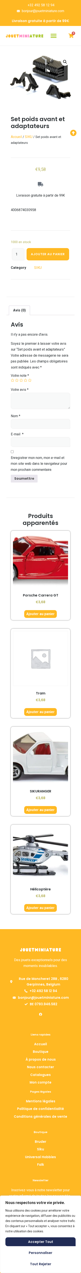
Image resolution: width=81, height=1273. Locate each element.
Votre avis (20, 390)
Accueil (16, 137)
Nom (15, 416)
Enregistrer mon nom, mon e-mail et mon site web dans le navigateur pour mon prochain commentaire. (39, 463)
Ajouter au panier (48, 254)
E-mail (17, 434)
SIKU (28, 137)
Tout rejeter (40, 1264)
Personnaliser (40, 1253)
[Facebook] (41, 1014)
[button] (53, 36)
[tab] (19, 310)
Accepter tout (40, 1241)
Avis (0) (19, 310)
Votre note (20, 376)
